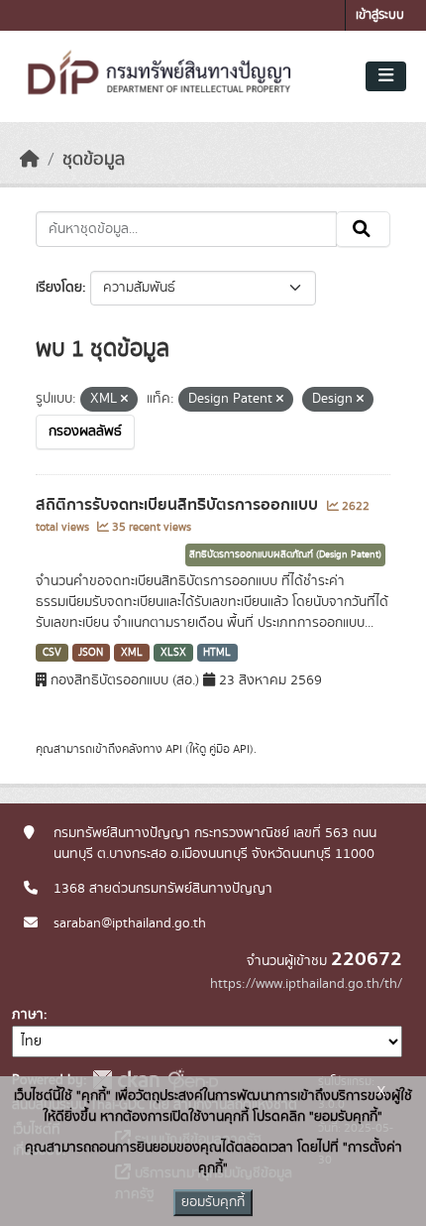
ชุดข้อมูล (93, 160)
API (173, 749)
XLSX (173, 653)
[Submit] (363, 229)
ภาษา (28, 1015)
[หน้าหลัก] (30, 160)
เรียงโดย (59, 288)
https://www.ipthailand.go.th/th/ (306, 984)
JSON (90, 653)
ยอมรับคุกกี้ (213, 1202)
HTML (217, 653)
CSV (52, 653)
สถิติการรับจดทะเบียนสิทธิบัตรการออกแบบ (179, 505)
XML (132, 653)
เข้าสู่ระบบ (380, 15)
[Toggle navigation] (386, 76)
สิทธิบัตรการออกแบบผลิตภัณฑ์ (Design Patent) (285, 554)
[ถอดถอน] (124, 400)
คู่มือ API (229, 749)
